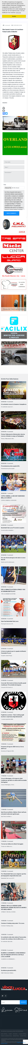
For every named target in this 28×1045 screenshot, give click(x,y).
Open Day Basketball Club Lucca (9, 621)
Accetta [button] (14, 16)
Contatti (10, 1034)
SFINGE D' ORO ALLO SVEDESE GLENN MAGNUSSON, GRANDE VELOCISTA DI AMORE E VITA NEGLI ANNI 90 (13, 907)
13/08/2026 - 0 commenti (7, 871)
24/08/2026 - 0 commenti (7, 618)
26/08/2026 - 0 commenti (7, 525)
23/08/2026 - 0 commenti (7, 648)
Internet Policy (16, 1035)
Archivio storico (4, 1043)
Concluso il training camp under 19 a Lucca (12, 923)
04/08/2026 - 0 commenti (7, 968)
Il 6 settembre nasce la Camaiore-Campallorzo (13, 404)
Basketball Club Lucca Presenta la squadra (12, 528)
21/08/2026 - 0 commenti (7, 680)
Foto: (5, 185)
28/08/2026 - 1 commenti (7, 493)
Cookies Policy (23, 1035)
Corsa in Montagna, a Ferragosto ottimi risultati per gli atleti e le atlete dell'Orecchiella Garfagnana (14, 780)
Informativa (15, 1034)
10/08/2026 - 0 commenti (7, 920)
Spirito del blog (4, 1034)
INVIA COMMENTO (11, 213)
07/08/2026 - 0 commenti (7, 950)
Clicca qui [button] (18, 12)
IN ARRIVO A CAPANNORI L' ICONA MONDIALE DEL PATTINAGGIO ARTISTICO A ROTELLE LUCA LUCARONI (13, 955)
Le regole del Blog (22, 1034)
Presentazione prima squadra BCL (10, 466)
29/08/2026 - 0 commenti (7, 401)
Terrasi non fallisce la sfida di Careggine (12, 844)
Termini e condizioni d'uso (6, 1035)
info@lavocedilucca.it (21, 1042)
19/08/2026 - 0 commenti (7, 744)
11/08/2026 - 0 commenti (7, 903)
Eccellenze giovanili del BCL (8, 970)
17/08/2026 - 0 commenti (7, 776)
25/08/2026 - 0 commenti (7, 555)
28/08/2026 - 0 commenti (7, 463)
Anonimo (5, 103)
